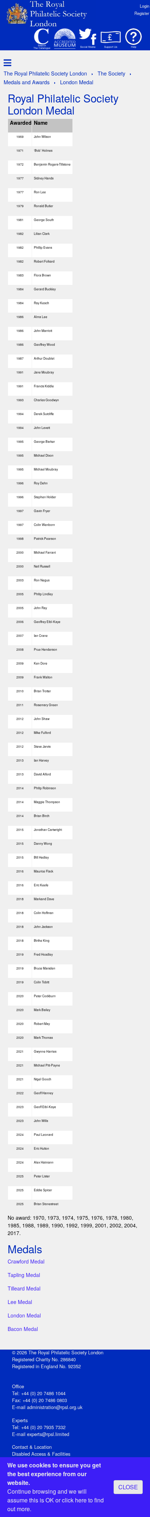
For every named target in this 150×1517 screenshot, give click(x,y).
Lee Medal (20, 1301)
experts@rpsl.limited (48, 1434)
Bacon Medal (23, 1328)
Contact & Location (32, 1446)
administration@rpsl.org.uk (54, 1407)
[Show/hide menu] (5, 62)
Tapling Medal (24, 1274)
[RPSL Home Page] (50, 13)
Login (144, 6)
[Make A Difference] (111, 39)
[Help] (134, 39)
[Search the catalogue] (42, 39)
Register (141, 13)
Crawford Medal (26, 1261)
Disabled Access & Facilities (41, 1453)
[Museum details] (65, 39)
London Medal (24, 1315)
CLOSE (128, 1487)
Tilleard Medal (24, 1288)
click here (74, 1500)
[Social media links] (88, 39)
